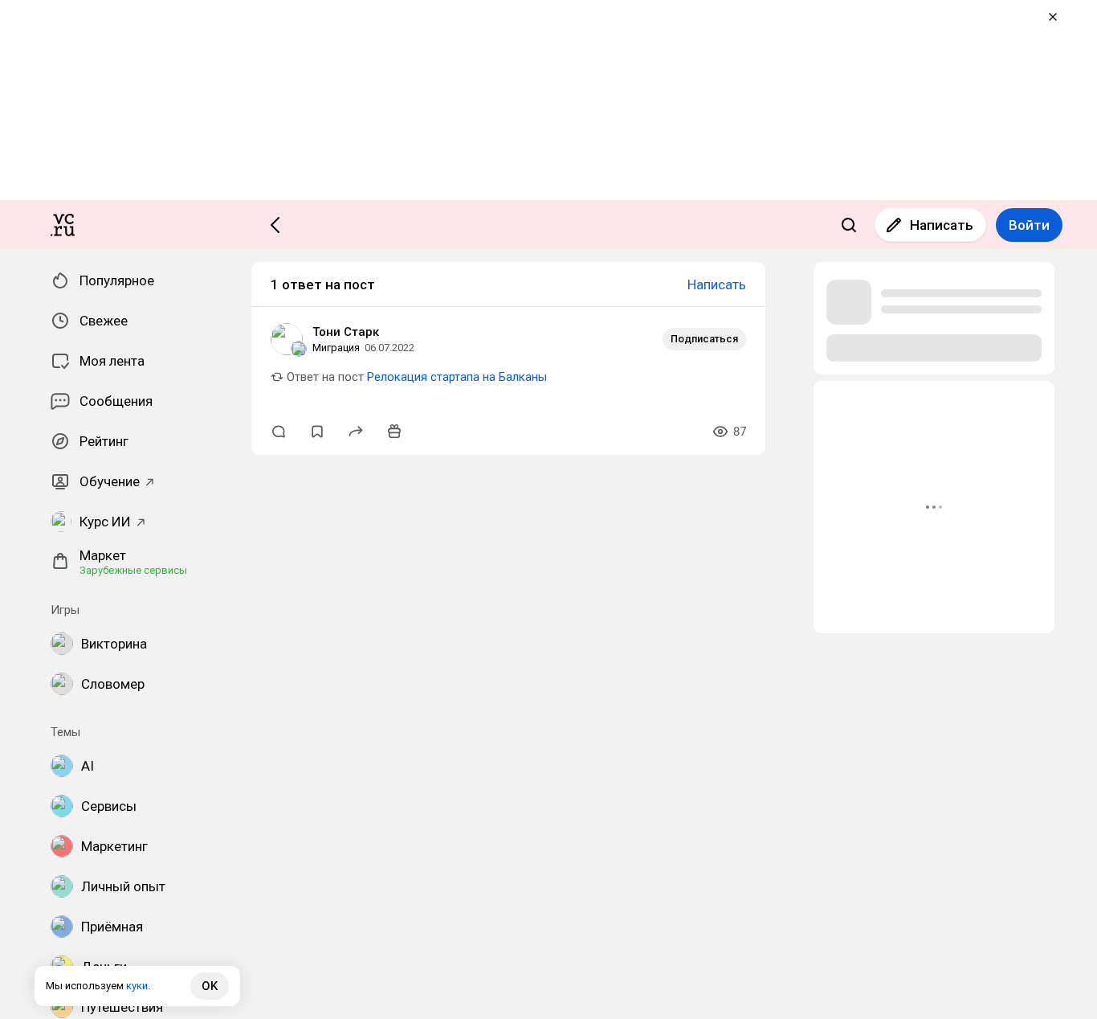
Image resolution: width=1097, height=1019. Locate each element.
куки (137, 986)
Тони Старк (345, 332)
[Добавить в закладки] (317, 431)
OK (210, 986)
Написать (941, 225)
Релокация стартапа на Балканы (457, 377)
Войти (1029, 225)
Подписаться (704, 339)
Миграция (336, 348)
